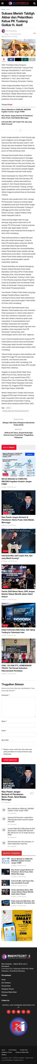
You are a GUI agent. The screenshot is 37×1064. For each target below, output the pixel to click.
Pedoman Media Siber (9, 992)
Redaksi (4, 995)
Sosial (8, 408)
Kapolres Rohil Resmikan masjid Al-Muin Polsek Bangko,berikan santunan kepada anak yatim (20, 819)
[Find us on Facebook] (9, 1012)
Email (4, 731)
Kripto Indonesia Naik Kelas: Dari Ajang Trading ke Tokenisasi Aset (18, 631)
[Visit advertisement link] (18, 1026)
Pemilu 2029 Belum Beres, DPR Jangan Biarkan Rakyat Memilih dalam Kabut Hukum (18, 594)
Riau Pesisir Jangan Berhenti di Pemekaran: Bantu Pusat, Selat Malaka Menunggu (17, 116)
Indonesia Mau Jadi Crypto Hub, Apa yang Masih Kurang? (17, 123)
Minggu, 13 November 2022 (12, 34)
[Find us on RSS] (28, 1012)
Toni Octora (13, 31)
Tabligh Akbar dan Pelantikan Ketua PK (15, 411)
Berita (8, 9)
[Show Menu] (2, 3)
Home (3, 9)
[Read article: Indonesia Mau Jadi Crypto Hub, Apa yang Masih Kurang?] (18, 541)
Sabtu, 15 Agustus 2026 (9, 599)
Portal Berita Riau (7, 968)
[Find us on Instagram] (23, 1012)
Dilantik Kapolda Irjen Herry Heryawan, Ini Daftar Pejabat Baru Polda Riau (21, 843)
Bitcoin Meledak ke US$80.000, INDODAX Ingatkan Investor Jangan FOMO (16, 110)
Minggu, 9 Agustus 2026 (9, 673)
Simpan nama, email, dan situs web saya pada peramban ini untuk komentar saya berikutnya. (18, 751)
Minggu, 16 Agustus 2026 (9, 561)
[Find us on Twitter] (14, 1012)
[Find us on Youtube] (18, 1012)
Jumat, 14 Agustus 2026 (9, 635)
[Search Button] (34, 3)
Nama (4, 721)
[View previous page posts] (16, 130)
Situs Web (5, 740)
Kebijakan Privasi (8, 989)
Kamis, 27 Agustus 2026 (9, 487)
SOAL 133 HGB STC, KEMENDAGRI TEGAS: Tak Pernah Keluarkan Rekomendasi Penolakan (16, 668)
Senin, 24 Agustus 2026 (9, 525)
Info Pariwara (6, 983)
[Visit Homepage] (18, 3)
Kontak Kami (6, 986)
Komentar (6, 695)
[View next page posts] (20, 130)
